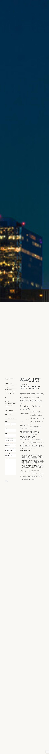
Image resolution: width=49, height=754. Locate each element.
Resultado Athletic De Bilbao (10, 379)
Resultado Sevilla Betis (10, 393)
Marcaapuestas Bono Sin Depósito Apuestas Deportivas (10, 405)
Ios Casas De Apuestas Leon (25, 450)
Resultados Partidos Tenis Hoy (9, 400)
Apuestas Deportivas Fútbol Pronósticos (9, 409)
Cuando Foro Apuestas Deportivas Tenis (10, 383)
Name (6, 421)
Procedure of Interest (9, 438)
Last (11, 425)
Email (6, 433)
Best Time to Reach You (10, 448)
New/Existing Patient (9, 453)
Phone (6, 428)
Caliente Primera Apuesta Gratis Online (10, 390)
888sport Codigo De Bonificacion (9, 413)
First (5, 425)
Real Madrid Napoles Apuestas (9, 386)
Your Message (7, 458)
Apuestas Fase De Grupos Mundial (26, 451)
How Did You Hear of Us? (10, 443)
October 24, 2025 (23, 384)
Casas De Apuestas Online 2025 (10, 396)
